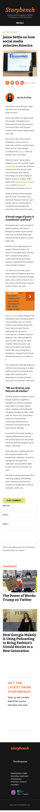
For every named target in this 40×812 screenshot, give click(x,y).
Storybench (20, 9)
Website (6, 506)
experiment (13, 316)
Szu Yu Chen (25, 97)
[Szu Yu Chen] (9, 97)
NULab (20, 185)
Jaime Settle (10, 166)
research (21, 152)
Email (6, 515)
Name (6, 524)
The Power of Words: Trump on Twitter (19, 597)
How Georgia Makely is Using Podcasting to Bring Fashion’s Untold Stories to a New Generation (19, 642)
